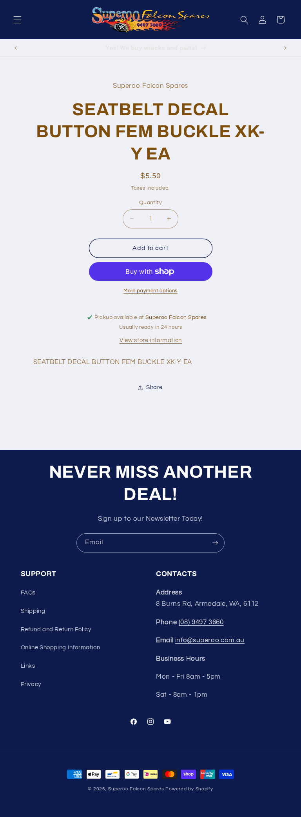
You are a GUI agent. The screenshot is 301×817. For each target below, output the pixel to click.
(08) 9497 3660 (201, 622)
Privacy (31, 684)
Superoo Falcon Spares (136, 789)
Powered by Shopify (189, 789)
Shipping (33, 611)
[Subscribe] (215, 543)
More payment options (150, 290)
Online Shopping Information (60, 647)
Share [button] (154, 387)
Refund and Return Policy (56, 629)
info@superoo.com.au (210, 640)
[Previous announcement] (15, 47)
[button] (17, 20)
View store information (151, 340)
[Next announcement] (285, 47)
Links (28, 666)
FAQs (28, 593)
